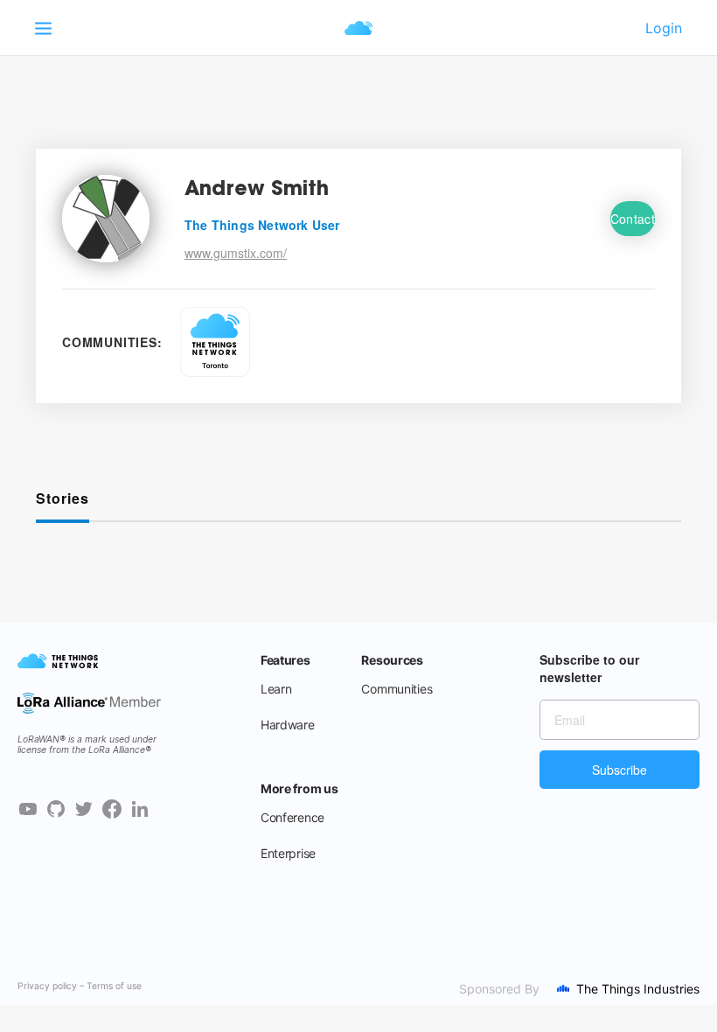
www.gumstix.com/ (235, 252)
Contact (632, 218)
